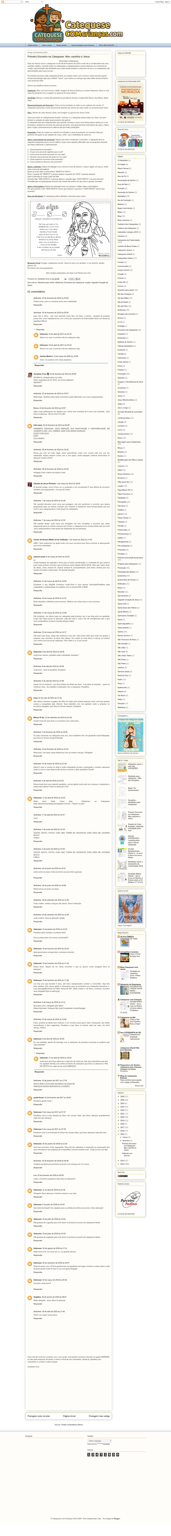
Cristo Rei (121, 282)
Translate (106, 1444)
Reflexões (122, 584)
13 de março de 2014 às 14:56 (54, 581)
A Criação (121, 164)
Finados (121, 370)
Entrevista (122, 338)
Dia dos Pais (123, 306)
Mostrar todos (139, 1085)
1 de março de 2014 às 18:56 (68, 484)
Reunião (121, 592)
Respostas (40, 329)
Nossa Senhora (124, 474)
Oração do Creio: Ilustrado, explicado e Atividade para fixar (135, 827)
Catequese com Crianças (131, 1000)
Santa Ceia (122, 604)
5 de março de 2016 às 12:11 (53, 1002)
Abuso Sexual (123, 168)
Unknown (44, 334)
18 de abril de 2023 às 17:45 (53, 1311)
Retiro (120, 588)
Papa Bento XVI (124, 490)
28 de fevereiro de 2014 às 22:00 (55, 469)
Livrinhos (121, 426)
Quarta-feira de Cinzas (127, 580)
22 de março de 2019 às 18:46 (54, 1280)
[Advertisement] (69, 1390)
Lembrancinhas (124, 418)
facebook (121, 350)
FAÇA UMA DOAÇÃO (106, 45)
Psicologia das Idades (126, 572)
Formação (122, 374)
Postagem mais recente (39, 1416)
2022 (122, 1110)
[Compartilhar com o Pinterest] (79, 279)
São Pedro (122, 664)
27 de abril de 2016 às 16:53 (60, 1058)
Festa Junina (123, 362)
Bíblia (120, 212)
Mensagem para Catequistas (129, 442)
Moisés (120, 456)
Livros (120, 430)
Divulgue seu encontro (126, 314)
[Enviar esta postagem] (65, 279)
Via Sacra (121, 695)
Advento (121, 172)
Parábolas (122, 498)
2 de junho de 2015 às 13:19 (53, 829)
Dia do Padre (123, 302)
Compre (121, 262)
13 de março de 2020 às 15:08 (66, 356)
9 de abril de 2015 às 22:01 (53, 781)
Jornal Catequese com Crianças (82, 45)
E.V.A (120, 322)
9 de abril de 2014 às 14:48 (53, 681)
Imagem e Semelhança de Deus (130, 382)
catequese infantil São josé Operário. (129, 1049)
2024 (122, 1103)
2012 (122, 1164)
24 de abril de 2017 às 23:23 (60, 345)
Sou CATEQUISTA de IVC (130, 1033)
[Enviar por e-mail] (69, 279)
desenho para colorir (46, 282)
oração (88, 282)
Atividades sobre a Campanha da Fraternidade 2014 (135, 864)
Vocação (121, 703)
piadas (120, 538)
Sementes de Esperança (130, 984)
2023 (122, 1107)
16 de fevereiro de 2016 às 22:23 (55, 949)
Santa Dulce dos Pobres (127, 608)
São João (121, 648)
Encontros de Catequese (74, 282)
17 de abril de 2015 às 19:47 (53, 815)
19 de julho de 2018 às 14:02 (54, 1234)
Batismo (121, 204)
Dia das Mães (123, 298)
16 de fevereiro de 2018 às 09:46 (55, 1161)
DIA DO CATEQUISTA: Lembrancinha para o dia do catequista (133, 840)
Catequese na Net (127, 1017)
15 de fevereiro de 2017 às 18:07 (58, 1097)
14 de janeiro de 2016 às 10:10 (54, 929)
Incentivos (122, 388)
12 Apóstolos (123, 160)
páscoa (120, 514)
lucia (36, 698)
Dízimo (120, 318)
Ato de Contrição (124, 200)
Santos (120, 632)
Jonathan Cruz (40, 374)
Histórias (121, 378)
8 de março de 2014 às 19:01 (58, 557)
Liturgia (121, 422)
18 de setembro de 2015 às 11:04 (55, 900)
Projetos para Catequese (127, 564)
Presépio (121, 554)
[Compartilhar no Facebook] (77, 279)
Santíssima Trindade (126, 616)
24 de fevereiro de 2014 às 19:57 (55, 393)
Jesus (120, 396)
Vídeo (120, 699)
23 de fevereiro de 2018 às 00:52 (50, 1175)
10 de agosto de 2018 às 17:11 (54, 1248)
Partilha (121, 510)
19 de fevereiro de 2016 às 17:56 (55, 980)
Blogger (117, 1519)
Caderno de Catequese (127, 228)
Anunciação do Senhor (127, 180)
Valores (121, 691)
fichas (120, 366)
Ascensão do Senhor (126, 192)
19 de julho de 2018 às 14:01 (54, 1219)
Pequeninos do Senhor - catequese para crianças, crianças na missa (131, 1067)
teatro (120, 679)
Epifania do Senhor (125, 342)
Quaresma (122, 576)
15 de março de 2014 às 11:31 (54, 598)
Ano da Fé (122, 176)
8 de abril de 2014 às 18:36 (53, 666)
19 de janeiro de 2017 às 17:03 (54, 1080)
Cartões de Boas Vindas (127, 246)
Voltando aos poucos (127, 1154)
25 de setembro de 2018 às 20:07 (55, 1263)
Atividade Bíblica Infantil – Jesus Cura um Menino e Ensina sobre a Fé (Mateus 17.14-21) (135, 878)
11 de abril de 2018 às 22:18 (53, 1190)
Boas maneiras (124, 220)
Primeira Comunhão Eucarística (130, 558)
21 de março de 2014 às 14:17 (54, 632)
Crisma (120, 278)
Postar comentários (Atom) (72, 1425)
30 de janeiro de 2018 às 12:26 (54, 1144)
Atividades (122, 196)
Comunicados (123, 266)
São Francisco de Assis (127, 640)
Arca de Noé (123, 184)
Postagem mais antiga (99, 1416)
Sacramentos (123, 596)
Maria (120, 438)
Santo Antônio (123, 628)
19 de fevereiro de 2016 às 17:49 (55, 963)
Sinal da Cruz (123, 675)
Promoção (122, 568)
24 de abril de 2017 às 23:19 (60, 334)
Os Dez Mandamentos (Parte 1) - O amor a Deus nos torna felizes (135, 853)
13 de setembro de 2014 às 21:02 (58, 717)
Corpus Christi (123, 270)
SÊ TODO (133, 939)
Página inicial (32, 45)
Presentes (122, 550)
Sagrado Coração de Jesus (128, 600)
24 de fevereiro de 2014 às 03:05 (55, 313)
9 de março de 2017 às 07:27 (54, 1112)
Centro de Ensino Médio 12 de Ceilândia (51, 540)
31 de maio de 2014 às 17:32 (50, 698)
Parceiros (121, 506)
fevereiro (126, 1141)
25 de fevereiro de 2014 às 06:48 (56, 425)
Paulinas (121, 522)
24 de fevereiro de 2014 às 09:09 (63, 374)
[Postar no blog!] (72, 279)
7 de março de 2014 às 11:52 (53, 520)
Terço (120, 683)
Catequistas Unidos (125, 258)
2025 (122, 1100)
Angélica (37, 1297)
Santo (120, 620)
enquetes (121, 334)
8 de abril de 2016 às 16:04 (53, 1039)
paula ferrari (39, 1097)
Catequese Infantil (125, 254)
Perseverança (123, 534)
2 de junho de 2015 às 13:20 (53, 849)
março (125, 1137)
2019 (122, 1120)
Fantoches (122, 358)
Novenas (121, 478)
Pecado (121, 526)
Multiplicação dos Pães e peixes (130, 460)
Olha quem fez (123, 482)
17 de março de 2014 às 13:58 (54, 613)
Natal (120, 470)
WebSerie (121, 707)
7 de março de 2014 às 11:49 (53, 501)
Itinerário (121, 392)
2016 (122, 1131)
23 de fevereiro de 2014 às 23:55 (55, 298)
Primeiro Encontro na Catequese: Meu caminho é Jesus (135, 815)
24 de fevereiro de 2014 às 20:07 (52, 408)
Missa (120, 448)
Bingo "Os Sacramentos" (133, 789)
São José (121, 652)
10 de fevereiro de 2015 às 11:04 (55, 749)
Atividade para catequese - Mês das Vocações (134, 778)
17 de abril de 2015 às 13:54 (53, 798)
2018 (122, 1124)
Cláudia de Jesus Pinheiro (45, 484)
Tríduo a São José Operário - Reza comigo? (135, 1021)
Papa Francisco (124, 494)
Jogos (120, 404)
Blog (119, 216)
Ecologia (121, 326)
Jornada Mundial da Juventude (130, 412)
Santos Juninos (124, 636)
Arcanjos (121, 188)
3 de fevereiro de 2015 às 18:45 (54, 732)
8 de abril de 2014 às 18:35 (53, 652)
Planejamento (123, 542)
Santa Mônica (123, 612)
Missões (121, 452)
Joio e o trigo (123, 408)
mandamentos (123, 434)
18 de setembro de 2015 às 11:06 (55, 915)
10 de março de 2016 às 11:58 (54, 1019)
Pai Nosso (124, 1071)
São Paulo (122, 660)
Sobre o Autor (47, 45)
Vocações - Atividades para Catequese (134, 802)
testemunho (122, 687)
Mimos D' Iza (39, 717)
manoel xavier (39, 557)
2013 (122, 1161)
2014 (122, 1134)
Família (121, 354)
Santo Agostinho (124, 624)
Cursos (120, 286)
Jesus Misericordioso (126, 400)
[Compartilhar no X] (74, 279)
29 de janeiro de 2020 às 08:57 (54, 1297)
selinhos (121, 668)
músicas (121, 466)
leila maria (38, 425)
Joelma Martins (46, 356)
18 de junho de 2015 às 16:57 (54, 868)
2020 (122, 1117)
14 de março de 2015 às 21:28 (54, 764)
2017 (122, 1127)
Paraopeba (122, 502)
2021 (122, 1114)
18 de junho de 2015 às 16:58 (54, 885)
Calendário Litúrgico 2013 (128, 232)
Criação (121, 274)
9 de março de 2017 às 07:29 (54, 1129)
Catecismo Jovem (125, 250)
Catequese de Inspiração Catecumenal (135, 1037)
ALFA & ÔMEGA (127, 937)
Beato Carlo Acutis (125, 208)
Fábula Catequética (125, 346)
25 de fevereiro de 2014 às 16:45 (55, 450)
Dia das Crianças (124, 294)
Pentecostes (122, 530)
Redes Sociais (61, 45)
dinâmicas (59, 282)
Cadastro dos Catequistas (128, 224)
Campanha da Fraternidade (129, 240)
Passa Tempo (123, 518)
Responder (38, 305)
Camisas (121, 236)
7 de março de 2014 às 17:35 (80, 540)
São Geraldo (123, 644)
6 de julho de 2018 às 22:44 (53, 1204)
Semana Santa (123, 672)
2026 (122, 1096)
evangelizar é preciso (129, 952)
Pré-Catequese (124, 546)
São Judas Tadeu (124, 655)
